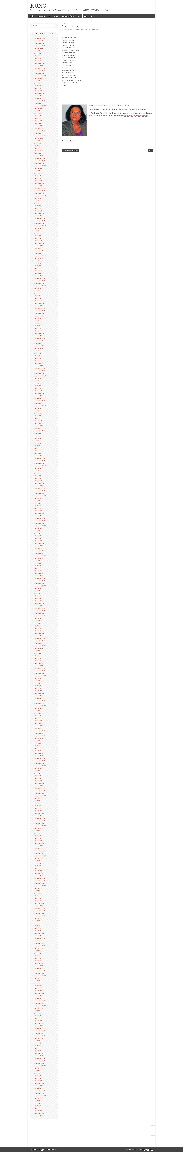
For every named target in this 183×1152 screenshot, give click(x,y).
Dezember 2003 (39, 668)
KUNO (38, 5)
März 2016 (38, 301)
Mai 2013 (37, 386)
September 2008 (40, 526)
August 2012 (38, 408)
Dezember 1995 (39, 908)
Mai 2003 (37, 686)
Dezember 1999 (39, 788)
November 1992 (39, 1001)
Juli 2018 (37, 231)
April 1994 (37, 958)
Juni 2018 (37, 233)
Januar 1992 (38, 1026)
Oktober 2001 (39, 733)
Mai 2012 (37, 416)
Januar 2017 (38, 276)
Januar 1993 (38, 996)
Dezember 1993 (39, 968)
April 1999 (37, 808)
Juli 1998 (37, 831)
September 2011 (40, 436)
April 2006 (37, 598)
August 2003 (38, 678)
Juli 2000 (37, 771)
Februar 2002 (39, 723)
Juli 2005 (37, 621)
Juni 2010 (37, 473)
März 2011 (38, 451)
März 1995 (38, 931)
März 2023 (38, 91)
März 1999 (38, 811)
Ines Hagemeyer (67, 29)
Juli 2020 (37, 171)
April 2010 (37, 478)
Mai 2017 (37, 266)
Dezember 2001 (39, 728)
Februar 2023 (39, 93)
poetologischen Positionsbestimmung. (135, 115)
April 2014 (37, 358)
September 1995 (40, 916)
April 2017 (37, 268)
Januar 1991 (38, 1056)
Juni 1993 (37, 983)
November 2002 (39, 701)
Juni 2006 (37, 593)
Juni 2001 (37, 743)
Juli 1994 (37, 951)
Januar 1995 (38, 936)
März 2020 (38, 181)
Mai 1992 (37, 1016)
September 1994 (40, 946)
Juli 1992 (37, 1011)
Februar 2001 (39, 753)
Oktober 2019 (39, 193)
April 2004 (37, 658)
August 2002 (38, 708)
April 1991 (37, 1048)
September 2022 (40, 106)
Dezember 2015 (39, 308)
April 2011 (37, 448)
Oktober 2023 (39, 73)
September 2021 (40, 136)
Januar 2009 (38, 516)
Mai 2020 (37, 176)
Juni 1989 (37, 1103)
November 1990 (39, 1061)
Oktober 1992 (39, 1003)
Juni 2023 (37, 83)
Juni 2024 (37, 53)
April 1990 (37, 1078)
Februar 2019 (39, 213)
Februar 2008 (39, 543)
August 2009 (38, 498)
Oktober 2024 (39, 43)
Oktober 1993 (39, 973)
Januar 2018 (38, 246)
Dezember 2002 (39, 698)
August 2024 (38, 48)
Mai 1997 (37, 866)
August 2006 (38, 588)
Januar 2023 (38, 96)
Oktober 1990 (39, 1063)
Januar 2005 (38, 636)
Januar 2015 (38, 336)
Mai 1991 (37, 1046)
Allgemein (65, 23)
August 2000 (38, 768)
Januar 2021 (38, 156)
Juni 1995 (37, 923)
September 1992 (40, 1006)
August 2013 (38, 378)
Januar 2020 (38, 186)
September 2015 (40, 316)
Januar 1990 (38, 1086)
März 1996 (38, 901)
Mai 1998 (37, 836)
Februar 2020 (39, 183)
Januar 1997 (38, 876)
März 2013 (38, 391)
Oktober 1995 (39, 913)
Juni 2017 (37, 263)
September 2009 (40, 496)
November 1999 (39, 791)
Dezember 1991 (39, 1028)
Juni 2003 (37, 683)
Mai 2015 (37, 326)
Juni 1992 (37, 1013)
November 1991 (39, 1031)
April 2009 (37, 508)
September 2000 (40, 766)
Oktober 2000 (39, 763)
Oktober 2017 (39, 253)
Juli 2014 (37, 351)
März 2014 (38, 361)
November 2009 (39, 491)
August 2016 (38, 288)
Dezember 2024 (39, 38)
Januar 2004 (38, 666)
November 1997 (39, 851)
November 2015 (39, 311)
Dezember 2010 (39, 458)
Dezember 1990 (39, 1058)
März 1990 (38, 1081)
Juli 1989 (37, 1101)
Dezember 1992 (39, 998)
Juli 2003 (37, 681)
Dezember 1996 (39, 878)
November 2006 (39, 581)
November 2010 (39, 461)
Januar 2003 (38, 696)
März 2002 (38, 721)
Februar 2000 (39, 783)
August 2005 (38, 618)
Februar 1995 (39, 933)
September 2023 (40, 76)
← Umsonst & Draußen (70, 150)
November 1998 (39, 821)
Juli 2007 (37, 561)
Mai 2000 (37, 776)
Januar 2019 (38, 216)
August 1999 (38, 798)
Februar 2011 (39, 453)
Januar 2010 (38, 486)
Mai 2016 (37, 296)
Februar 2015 (39, 333)
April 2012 (37, 418)
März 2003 (38, 691)
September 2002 (40, 706)
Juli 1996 (37, 891)
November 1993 (39, 971)
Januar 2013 (38, 396)
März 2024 (38, 61)
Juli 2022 (37, 111)
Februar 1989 (39, 1113)
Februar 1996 (39, 903)
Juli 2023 (37, 81)
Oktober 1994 (39, 943)
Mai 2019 (37, 206)
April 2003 (37, 688)
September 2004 (40, 646)
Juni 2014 (37, 353)
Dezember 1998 (39, 818)
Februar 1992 (39, 1023)
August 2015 (38, 318)
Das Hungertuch (44, 16)
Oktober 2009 (39, 493)
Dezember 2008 (39, 518)
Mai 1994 (37, 956)
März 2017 (38, 271)
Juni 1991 (37, 1043)
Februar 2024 (39, 63)
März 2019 (38, 211)
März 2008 (38, 541)
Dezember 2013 (39, 368)
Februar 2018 (39, 243)
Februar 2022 (39, 123)
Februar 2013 (39, 393)
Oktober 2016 (39, 283)
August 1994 (38, 948)
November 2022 (39, 101)
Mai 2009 (37, 506)
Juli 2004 (37, 651)
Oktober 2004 (39, 643)
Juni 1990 (37, 1073)
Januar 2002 (38, 726)
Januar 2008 (38, 546)
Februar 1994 (39, 963)
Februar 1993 (39, 993)
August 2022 (38, 108)
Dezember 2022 (39, 98)
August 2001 (38, 738)
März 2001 (38, 751)
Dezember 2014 (39, 338)
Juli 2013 (37, 381)
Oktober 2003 (39, 673)
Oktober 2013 (39, 373)
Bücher (32, 16)
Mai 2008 (37, 536)
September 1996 (40, 886)
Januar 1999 (38, 816)
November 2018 (39, 221)
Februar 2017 (39, 273)
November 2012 (39, 401)
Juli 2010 (37, 471)
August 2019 (38, 198)
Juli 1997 (37, 861)
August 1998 (38, 828)
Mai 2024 (37, 56)
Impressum (88, 16)
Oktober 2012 (39, 403)
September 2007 (40, 556)
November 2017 (39, 251)
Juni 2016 (37, 293)
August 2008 (38, 528)
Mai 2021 (37, 146)
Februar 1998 (39, 843)
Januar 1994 (38, 966)
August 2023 (38, 78)
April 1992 (37, 1018)
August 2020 (38, 168)
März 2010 (38, 481)
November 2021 (39, 131)
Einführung (123, 109)
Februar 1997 (39, 873)
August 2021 (38, 138)
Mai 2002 (37, 716)
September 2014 (40, 346)
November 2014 (39, 341)
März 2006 (38, 601)
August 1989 (38, 1098)
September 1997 (40, 856)
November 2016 (39, 281)
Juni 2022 (37, 113)
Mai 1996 (37, 896)
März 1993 (38, 991)
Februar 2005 (39, 633)
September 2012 (40, 406)
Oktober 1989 (39, 1093)
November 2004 (39, 641)
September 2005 (40, 616)
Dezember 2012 (39, 398)
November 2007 (39, 551)
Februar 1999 (39, 813)
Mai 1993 (37, 986)
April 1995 (37, 928)
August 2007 (38, 558)
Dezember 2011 (39, 428)
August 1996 (38, 888)
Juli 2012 (37, 411)
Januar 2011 (38, 456)
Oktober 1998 (39, 823)
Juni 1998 (37, 833)
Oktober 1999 (39, 793)
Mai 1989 (37, 1106)
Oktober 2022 (39, 103)
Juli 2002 (37, 711)
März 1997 (38, 871)
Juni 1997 (37, 863)
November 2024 (39, 41)
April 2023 (37, 88)
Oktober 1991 (39, 1033)
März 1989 (38, 1111)
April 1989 (37, 1108)
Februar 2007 (39, 573)
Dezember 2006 (39, 578)
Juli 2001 (37, 741)
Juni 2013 (37, 383)
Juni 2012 (37, 413)
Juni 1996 (37, 893)
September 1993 (40, 976)
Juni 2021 (37, 143)
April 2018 (37, 238)
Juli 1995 (37, 921)
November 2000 (39, 761)
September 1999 (40, 796)
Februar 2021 (39, 153)
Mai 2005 (37, 626)
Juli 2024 (37, 51)
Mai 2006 (37, 596)
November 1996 (39, 881)
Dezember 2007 (39, 548)
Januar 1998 (38, 846)
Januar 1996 (38, 906)
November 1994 (39, 941)
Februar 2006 (39, 603)
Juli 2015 (37, 321)
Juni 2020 (37, 173)
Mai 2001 (37, 746)
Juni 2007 (37, 563)
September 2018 (40, 226)
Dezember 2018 (39, 218)
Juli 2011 (37, 441)
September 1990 (40, 1066)
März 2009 (38, 511)
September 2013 (40, 376)
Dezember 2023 (39, 68)
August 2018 (38, 228)
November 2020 (39, 161)
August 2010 (38, 468)
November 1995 (39, 911)
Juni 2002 (37, 713)
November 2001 (39, 731)
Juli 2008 (37, 531)
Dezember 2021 (39, 128)
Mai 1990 (37, 1076)
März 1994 (38, 961)
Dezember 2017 (39, 248)
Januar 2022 (38, 126)
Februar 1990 (39, 1083)
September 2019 (40, 196)
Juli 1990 (37, 1071)
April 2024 (37, 58)
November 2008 (39, 521)
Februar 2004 (39, 663)
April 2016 (37, 298)
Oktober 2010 (39, 463)
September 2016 (40, 286)
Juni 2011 (37, 443)
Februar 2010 (39, 483)
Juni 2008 (37, 533)
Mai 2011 (37, 446)
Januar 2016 (38, 306)
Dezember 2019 (39, 188)
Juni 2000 (37, 773)
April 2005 (37, 628)
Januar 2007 (38, 576)
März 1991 (38, 1051)
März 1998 (38, 841)
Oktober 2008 (39, 523)
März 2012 (38, 421)
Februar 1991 (39, 1053)
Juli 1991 (37, 1041)
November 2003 (39, 671)
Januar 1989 (38, 1116)
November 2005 (39, 611)
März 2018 (38, 241)
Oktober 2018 (39, 223)
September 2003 (40, 676)
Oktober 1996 (39, 883)
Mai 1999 (37, 806)
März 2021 (38, 151)
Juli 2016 (37, 291)
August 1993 (38, 978)
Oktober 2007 (39, 553)
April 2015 (37, 328)
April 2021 (37, 148)
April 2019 (37, 208)
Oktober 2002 (39, 703)
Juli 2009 (37, 501)
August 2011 (38, 438)
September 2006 (40, 586)
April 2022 (37, 118)
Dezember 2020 (39, 158)
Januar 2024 (38, 66)
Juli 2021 (37, 141)
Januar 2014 (38, 366)
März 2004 (38, 661)
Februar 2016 (39, 303)
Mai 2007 (37, 566)
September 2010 (40, 466)
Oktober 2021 (39, 133)
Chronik (55, 16)
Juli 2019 (37, 201)
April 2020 (37, 178)
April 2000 (37, 778)
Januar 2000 (38, 786)
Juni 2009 (37, 503)
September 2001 (40, 736)
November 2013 (39, 371)
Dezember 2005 (39, 608)
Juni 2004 (37, 653)
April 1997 (37, 868)
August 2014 (38, 348)
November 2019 (39, 191)
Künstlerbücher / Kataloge (71, 16)
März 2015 (38, 331)
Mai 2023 (37, 86)
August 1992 (38, 1008)
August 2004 (38, 648)
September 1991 (40, 1036)
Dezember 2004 (39, 638)
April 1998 (37, 838)
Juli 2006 (37, 591)
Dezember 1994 (39, 938)
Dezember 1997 (39, 848)
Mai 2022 (37, 116)
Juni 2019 (37, 203)
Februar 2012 (39, 423)
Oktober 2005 (39, 613)
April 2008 (37, 538)
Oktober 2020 (39, 163)
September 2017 (40, 256)
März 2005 (38, 631)
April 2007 (37, 568)
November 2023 (39, 71)
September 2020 (40, 166)
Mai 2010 (37, 476)
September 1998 (40, 826)
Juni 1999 (37, 803)
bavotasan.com (148, 1149)
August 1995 (38, 918)
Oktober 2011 (39, 433)
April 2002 (37, 718)
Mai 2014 (37, 356)
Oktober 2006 (39, 583)
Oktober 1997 (39, 853)
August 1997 (38, 858)
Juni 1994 (37, 953)
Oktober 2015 (39, 313)
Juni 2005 (37, 623)
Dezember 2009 (39, 488)
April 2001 (37, 748)
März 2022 (38, 121)
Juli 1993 (37, 981)
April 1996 (37, 898)
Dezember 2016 (39, 278)
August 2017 (38, 258)
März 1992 (38, 1021)
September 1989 (40, 1096)
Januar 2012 (38, 426)
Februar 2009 (39, 513)
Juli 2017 (37, 261)
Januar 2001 (38, 756)
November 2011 (39, 431)
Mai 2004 (37, 656)
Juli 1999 (37, 801)
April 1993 (37, 988)
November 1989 (39, 1091)
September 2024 (40, 46)
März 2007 (38, 571)
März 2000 (38, 781)
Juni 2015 (37, 323)
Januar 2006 (38, 606)
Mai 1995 (37, 926)
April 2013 (37, 388)
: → (150, 150)
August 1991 (38, 1038)
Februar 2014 (39, 363)
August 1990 (38, 1068)
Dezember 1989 (39, 1088)
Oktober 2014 (39, 343)
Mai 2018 (37, 236)
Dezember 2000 (39, 758)
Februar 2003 (39, 693)
